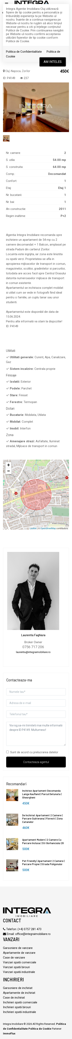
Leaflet (33, 528)
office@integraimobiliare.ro (33, 934)
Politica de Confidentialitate (24, 51)
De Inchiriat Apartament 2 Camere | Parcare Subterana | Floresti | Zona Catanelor (42, 818)
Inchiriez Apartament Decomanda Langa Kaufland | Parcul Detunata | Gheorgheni (42, 794)
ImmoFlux (9, 1033)
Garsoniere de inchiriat (17, 988)
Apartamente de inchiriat (19, 993)
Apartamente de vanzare (19, 953)
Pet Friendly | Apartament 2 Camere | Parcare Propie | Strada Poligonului (43, 862)
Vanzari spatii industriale (19, 972)
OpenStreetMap (48, 528)
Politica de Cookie (39, 1028)
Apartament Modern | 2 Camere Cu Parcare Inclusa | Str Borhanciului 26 (43, 841)
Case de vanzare (14, 957)
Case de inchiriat (14, 997)
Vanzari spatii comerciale (19, 962)
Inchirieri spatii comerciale (20, 1002)
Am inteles (53, 62)
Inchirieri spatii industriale (19, 1012)
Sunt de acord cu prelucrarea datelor (34, 752)
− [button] (8, 470)
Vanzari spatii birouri (16, 967)
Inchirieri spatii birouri (17, 1007)
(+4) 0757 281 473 (29, 929)
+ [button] (8, 464)
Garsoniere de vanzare (18, 948)
